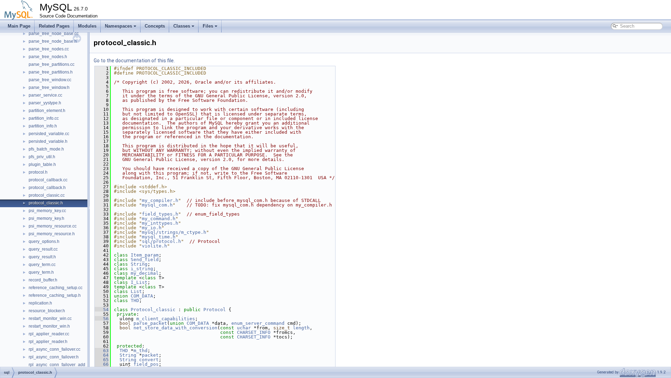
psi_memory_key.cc (47, 210)
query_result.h (42, 256)
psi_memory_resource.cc (53, 226)
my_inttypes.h (160, 223)
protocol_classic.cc (47, 195)
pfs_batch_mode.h (46, 149)
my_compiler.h (160, 200)
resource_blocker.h (47, 310)
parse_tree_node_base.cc (54, 33)
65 (102, 359)
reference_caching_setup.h (55, 295)
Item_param (145, 255)
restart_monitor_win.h (49, 326)
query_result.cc (43, 249)
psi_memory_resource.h (52, 233)
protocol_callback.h (47, 187)
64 (102, 355)
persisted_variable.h (48, 141)
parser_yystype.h (45, 102)
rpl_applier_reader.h (48, 341)
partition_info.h (43, 126)
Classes (181, 26)
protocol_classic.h (46, 203)
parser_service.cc (45, 95)
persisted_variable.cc (49, 133)
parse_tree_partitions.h (51, 72)
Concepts (155, 26)
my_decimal (145, 273)
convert (149, 359)
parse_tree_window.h (49, 87)
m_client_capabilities (165, 318)
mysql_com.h (157, 205)
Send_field (145, 259)
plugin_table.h (42, 164)
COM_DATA (142, 296)
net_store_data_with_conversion (175, 327)
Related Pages (54, 26)
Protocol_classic (153, 309)
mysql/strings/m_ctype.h (174, 232)
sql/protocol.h (161, 241)
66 (102, 364)
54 (102, 309)
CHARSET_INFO (253, 332)
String (139, 264)
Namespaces (118, 26)
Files (208, 26)
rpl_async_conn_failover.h (54, 357)
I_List (139, 282)
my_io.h (151, 227)
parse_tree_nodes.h (48, 56)
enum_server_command (257, 323)
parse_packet (150, 323)
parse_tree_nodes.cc (49, 49)
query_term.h (41, 272)
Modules (87, 26)
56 (102, 318)
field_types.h (160, 214)
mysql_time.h (158, 236)
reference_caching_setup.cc (55, 287)
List (136, 291)
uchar (244, 327)
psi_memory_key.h (46, 218)
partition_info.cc (44, 118)
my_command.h (158, 218)
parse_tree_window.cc (50, 79)
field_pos (146, 364)
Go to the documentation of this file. (134, 60)
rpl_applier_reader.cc (49, 333)
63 (102, 350)
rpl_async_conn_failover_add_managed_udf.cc (74, 364)
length (301, 327)
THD (135, 300)
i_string (142, 268)
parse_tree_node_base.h (53, 41)
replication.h (40, 303)
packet (150, 355)
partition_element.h (47, 110)
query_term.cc (42, 264)
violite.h (154, 245)
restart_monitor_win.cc (50, 318)
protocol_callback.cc (48, 179)
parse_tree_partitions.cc (51, 64)
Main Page (19, 26)
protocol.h (38, 172)
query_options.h (44, 241)
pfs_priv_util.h (42, 156)
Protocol (214, 309)
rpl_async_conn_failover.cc (54, 349)
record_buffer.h (43, 280)
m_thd (140, 350)
